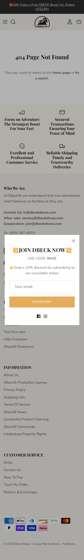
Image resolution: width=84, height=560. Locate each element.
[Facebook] (38, 316)
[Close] (73, 241)
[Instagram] (45, 316)
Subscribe (41, 302)
